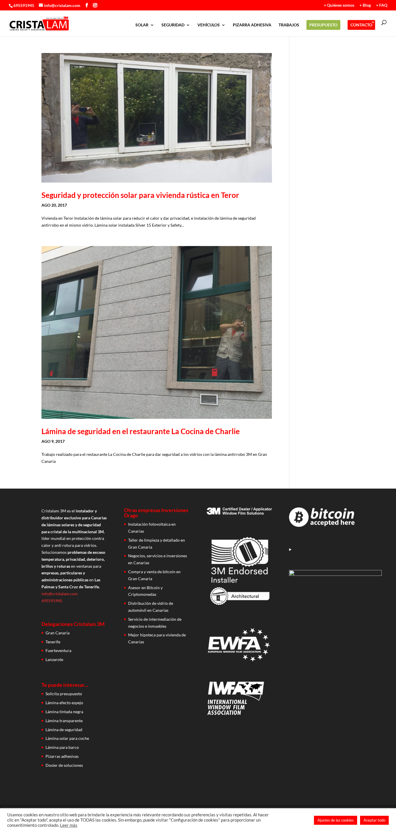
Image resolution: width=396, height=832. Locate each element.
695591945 (23, 5)
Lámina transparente (64, 720)
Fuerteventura (58, 650)
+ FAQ (381, 5)
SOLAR (141, 25)
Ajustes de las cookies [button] (335, 820)
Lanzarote (54, 659)
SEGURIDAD (172, 25)
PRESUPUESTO (323, 24)
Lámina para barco (62, 747)
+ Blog (365, 5)
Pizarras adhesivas (62, 756)
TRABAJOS (289, 25)
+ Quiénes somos (339, 5)
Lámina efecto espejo (64, 702)
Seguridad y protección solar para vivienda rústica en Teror (140, 195)
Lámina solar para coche (67, 738)
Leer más (68, 825)
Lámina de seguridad (64, 729)
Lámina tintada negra (64, 711)
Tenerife (53, 641)
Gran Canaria (58, 632)
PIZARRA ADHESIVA (252, 25)
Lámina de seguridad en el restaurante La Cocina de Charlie (140, 431)
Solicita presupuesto (64, 693)
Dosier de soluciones (64, 765)
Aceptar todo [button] (374, 820)
